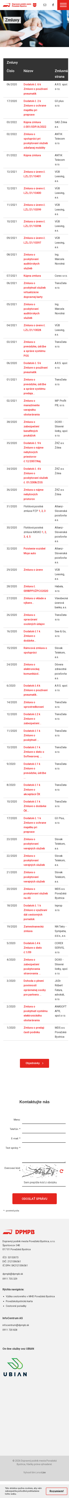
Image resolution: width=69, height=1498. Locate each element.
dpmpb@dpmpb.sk (13, 1273)
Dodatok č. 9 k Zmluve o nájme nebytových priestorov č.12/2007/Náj (33, 452)
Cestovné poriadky (16, 1305)
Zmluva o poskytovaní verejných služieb (34, 844)
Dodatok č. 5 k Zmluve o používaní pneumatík (36, 368)
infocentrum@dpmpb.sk (16, 1325)
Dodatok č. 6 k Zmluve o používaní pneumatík (36, 89)
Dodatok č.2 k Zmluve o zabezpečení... (32, 719)
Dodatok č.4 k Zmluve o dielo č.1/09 (33, 948)
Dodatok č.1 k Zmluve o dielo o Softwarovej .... (34, 752)
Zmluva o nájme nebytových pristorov (33, 494)
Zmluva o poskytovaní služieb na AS (36, 893)
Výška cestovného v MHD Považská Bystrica (30, 1296)
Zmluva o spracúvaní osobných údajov (34, 619)
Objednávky (33, 1063)
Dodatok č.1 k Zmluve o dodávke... (32, 636)
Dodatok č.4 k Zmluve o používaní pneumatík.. (36, 690)
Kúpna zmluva (32, 155)
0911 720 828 (10, 1329)
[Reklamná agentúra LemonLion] (41, 1473)
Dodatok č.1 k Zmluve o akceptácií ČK (32, 789)
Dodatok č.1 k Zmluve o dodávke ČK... (35, 806)
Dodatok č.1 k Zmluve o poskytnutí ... (32, 735)
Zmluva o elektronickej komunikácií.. (32, 669)
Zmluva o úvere (33, 569)
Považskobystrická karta (19, 1301)
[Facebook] (53, 5)
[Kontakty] (45, 5)
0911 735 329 (10, 1278)
